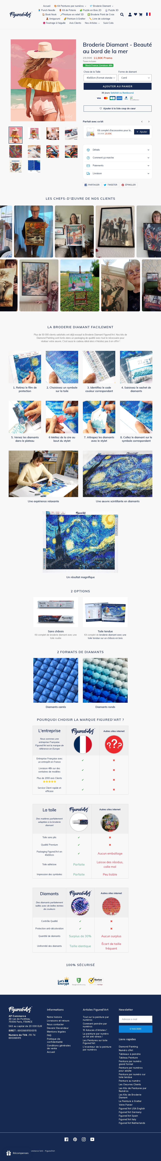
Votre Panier (126, 1104)
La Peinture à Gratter (130, 1101)
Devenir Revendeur (58, 1028)
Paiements (98, 165)
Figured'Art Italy (127, 1119)
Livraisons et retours (58, 1020)
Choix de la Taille (92, 71)
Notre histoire (54, 1017)
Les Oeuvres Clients (130, 1084)
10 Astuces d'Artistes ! (95, 1030)
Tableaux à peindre (130, 1054)
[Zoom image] (43, 81)
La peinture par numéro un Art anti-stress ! (96, 1035)
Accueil (51, 1052)
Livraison (97, 173)
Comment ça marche (103, 157)
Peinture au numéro (130, 1080)
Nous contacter (55, 1024)
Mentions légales (56, 1031)
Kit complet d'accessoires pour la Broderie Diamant (114, 130)
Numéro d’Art (126, 1050)
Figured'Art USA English (132, 1108)
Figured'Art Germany (130, 1112)
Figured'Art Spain (128, 1115)
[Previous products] (142, 121)
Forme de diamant (127, 71)
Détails (96, 149)
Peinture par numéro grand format (130, 1062)
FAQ (49, 1035)
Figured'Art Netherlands (132, 1123)
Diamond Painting (128, 1046)
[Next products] (148, 121)
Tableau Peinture (128, 1057)
